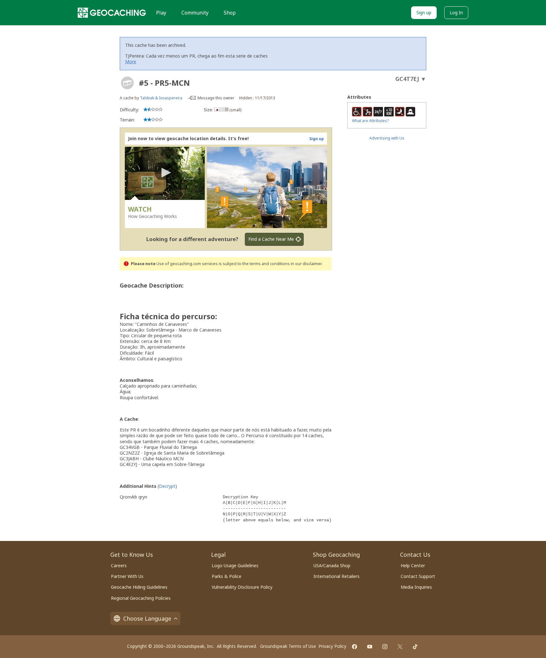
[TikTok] (415, 646)
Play (161, 12)
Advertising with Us (386, 138)
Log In (456, 12)
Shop (230, 12)
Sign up (423, 12)
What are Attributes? (370, 120)
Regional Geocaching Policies (141, 598)
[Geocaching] (112, 12)
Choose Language (147, 618)
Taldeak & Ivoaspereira (161, 98)
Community (195, 12)
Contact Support (418, 576)
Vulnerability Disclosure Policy (242, 587)
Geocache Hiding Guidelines (139, 587)
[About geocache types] (127, 82)
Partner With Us (127, 576)
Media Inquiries (416, 587)
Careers (119, 565)
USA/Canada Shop (331, 565)
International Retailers (336, 576)
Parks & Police (226, 576)
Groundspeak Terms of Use (288, 646)
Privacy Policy (332, 646)
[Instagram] (385, 646)
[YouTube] (369, 646)
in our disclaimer (306, 263)
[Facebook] (354, 646)
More (130, 62)
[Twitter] (400, 646)
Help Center (413, 565)
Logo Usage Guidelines (235, 565)
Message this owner (215, 98)
